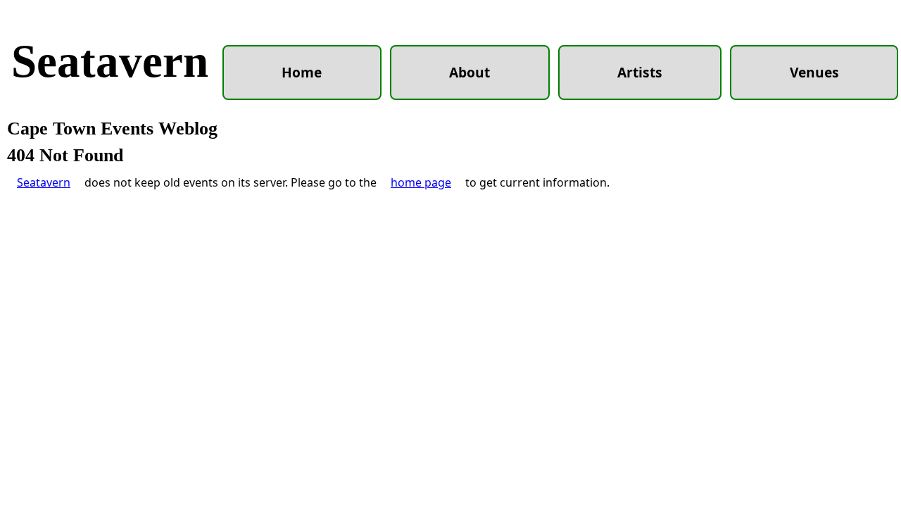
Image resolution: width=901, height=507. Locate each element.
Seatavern (109, 61)
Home (302, 72)
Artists (639, 72)
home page (421, 182)
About (469, 72)
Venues (814, 72)
